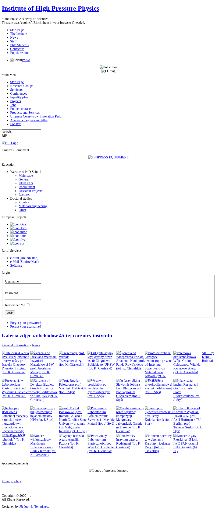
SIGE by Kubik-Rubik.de (208, 356)
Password (11, 293)
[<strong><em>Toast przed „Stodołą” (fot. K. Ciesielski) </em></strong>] (16, 443)
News (36, 345)
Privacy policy (11, 481)
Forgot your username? (25, 326)
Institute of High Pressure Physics (50, 8)
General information (15, 345)
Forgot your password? (25, 323)
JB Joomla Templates (33, 506)
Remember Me (15, 305)
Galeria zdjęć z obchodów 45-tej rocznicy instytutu (57, 335)
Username (12, 281)
